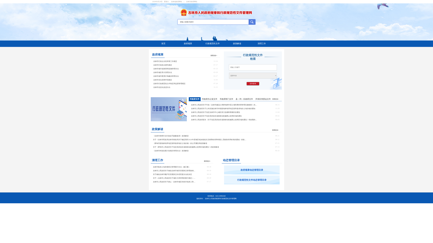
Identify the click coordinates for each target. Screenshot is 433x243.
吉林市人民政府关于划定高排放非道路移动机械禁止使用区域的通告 (216, 116)
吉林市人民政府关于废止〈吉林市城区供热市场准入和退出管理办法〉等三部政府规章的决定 (175, 182)
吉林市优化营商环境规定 (162, 80)
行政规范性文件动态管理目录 (252, 180)
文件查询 (253, 83)
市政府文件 (194, 99)
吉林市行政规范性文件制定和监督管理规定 (169, 83)
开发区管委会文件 (263, 99)
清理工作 (262, 43)
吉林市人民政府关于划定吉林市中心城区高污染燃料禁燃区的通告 (215, 112)
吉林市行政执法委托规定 (162, 65)
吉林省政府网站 (176, 1)
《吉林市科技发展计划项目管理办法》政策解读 (171, 151)
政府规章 (188, 43)
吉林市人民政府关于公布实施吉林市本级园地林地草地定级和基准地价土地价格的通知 (223, 108)
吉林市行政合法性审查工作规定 (165, 61)
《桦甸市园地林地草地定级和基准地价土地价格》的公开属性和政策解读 (180, 143)
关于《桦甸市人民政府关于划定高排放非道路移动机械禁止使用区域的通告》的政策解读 (186, 147)
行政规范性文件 (212, 43)
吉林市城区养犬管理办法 (162, 72)
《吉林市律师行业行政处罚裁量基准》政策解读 (171, 136)
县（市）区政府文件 (244, 99)
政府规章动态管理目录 (252, 170)
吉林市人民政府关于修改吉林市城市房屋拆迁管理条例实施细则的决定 (175, 171)
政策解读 (237, 43)
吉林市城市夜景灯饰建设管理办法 (166, 76)
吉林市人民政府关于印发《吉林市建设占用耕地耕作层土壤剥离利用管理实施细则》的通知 (224, 105)
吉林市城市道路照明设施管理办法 (166, 69)
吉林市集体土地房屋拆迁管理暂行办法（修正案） (171, 167)
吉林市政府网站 (191, 1)
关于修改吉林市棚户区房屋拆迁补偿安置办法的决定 (172, 174)
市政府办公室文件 (209, 99)
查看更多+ (214, 55)
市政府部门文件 (226, 99)
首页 (163, 43)
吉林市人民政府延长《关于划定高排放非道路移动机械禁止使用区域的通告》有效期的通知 (224, 120)
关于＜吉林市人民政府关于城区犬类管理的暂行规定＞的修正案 (175, 178)
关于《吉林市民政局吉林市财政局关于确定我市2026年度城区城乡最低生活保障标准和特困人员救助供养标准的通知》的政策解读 (200, 140)
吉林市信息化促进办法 (161, 87)
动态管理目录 (231, 160)
